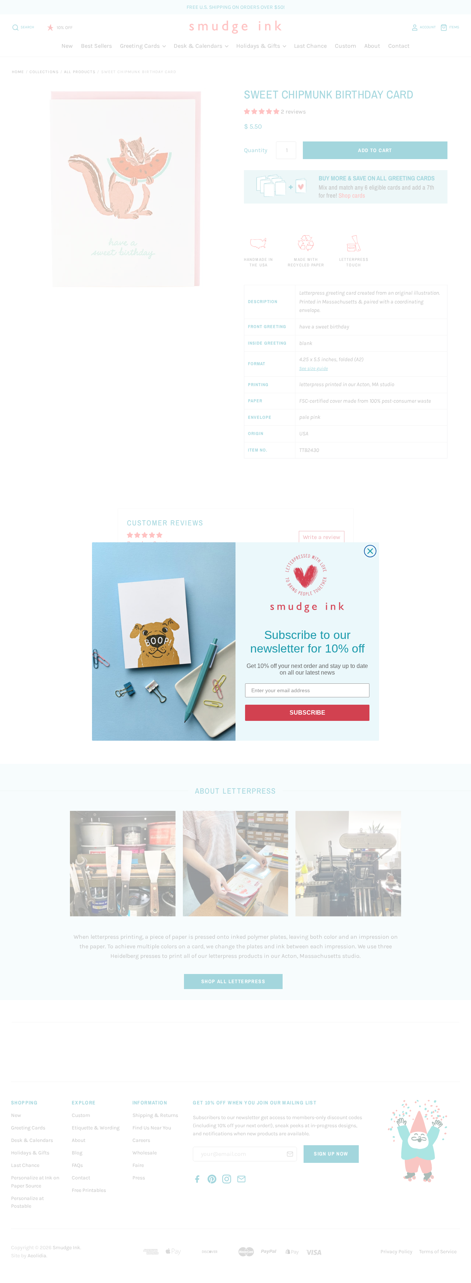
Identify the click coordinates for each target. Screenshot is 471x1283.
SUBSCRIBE (307, 712)
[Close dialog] (370, 551)
